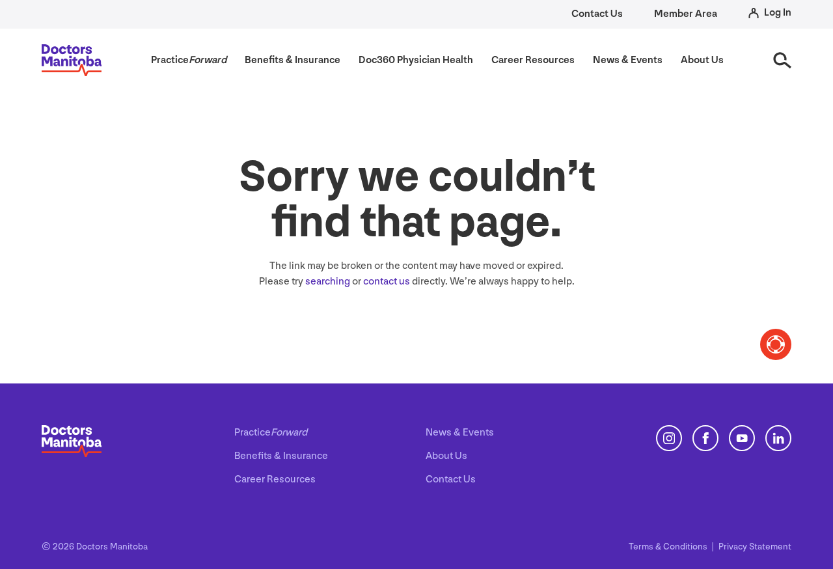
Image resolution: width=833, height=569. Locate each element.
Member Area (685, 14)
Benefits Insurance (281, 456)
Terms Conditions (669, 546)
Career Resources (275, 479)
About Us (446, 456)
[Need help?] (775, 344)
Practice (270, 432)
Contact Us (597, 14)
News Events (460, 432)
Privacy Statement (754, 546)
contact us (386, 281)
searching (327, 281)
